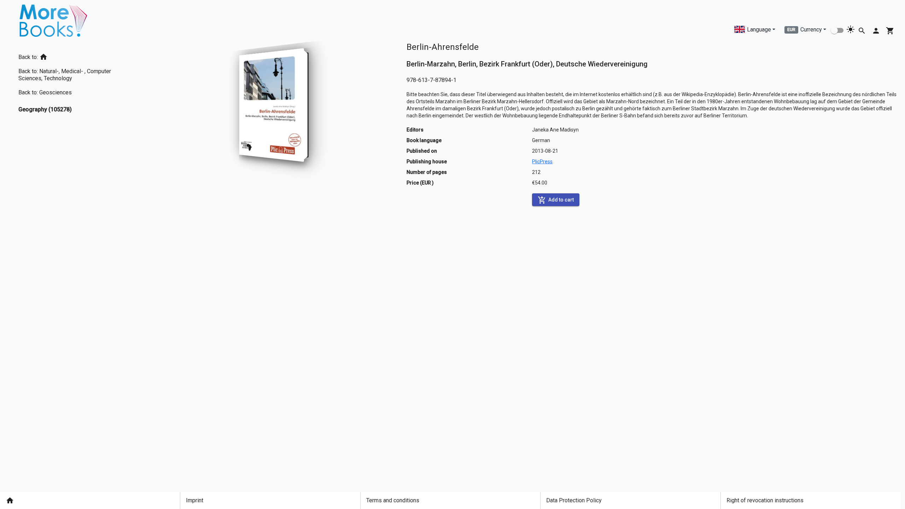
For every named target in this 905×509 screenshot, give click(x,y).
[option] (75, 55)
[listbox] (75, 81)
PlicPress (542, 161)
